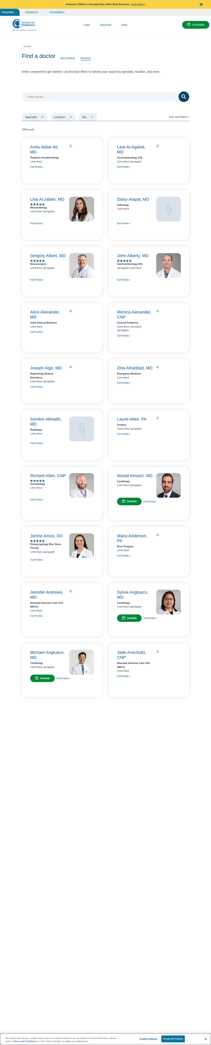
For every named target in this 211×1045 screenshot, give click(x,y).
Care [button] (87, 25)
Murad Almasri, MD (134, 475)
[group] (41, 125)
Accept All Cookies (173, 1039)
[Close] (205, 1039)
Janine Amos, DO (46, 535)
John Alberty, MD (133, 255)
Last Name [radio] (181, 116)
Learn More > (138, 4)
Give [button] (124, 25)
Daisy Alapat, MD (133, 199)
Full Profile (36, 166)
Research (31, 12)
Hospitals (8, 12)
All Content (67, 58)
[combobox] (104, 97)
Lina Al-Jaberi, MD (47, 199)
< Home (26, 46)
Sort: (178, 116)
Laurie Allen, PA (132, 419)
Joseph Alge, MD (46, 368)
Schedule (198, 24)
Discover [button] (105, 25)
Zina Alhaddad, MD (134, 368)
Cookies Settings (148, 1039)
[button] (201, 4)
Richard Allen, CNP (48, 475)
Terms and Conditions (25, 1041)
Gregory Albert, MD (48, 255)
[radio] (188, 116)
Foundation (57, 12)
